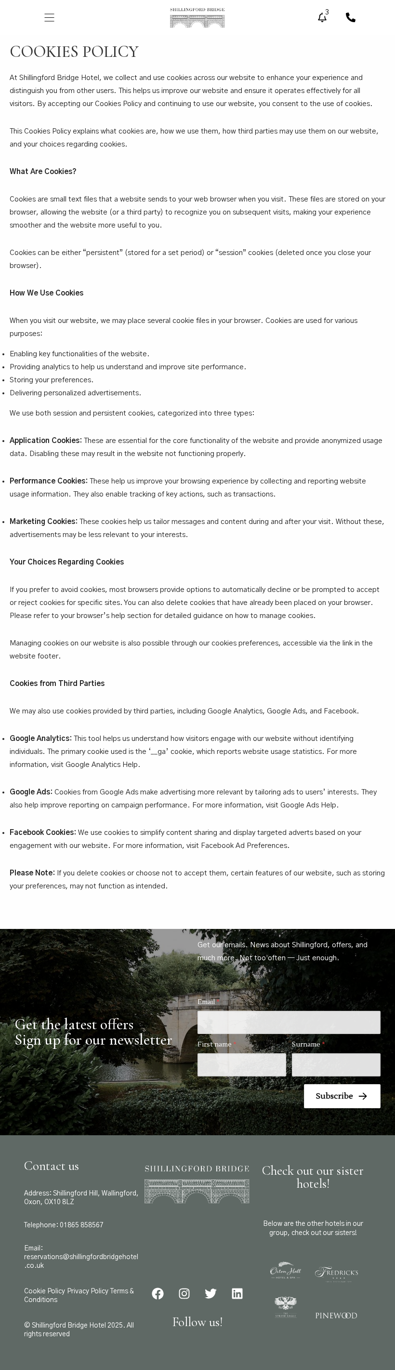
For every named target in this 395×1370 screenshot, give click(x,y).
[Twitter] (210, 1294)
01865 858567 (82, 1225)
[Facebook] (157, 1294)
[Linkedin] (237, 1294)
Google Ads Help (308, 805)
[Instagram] (184, 1294)
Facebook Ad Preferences (244, 845)
